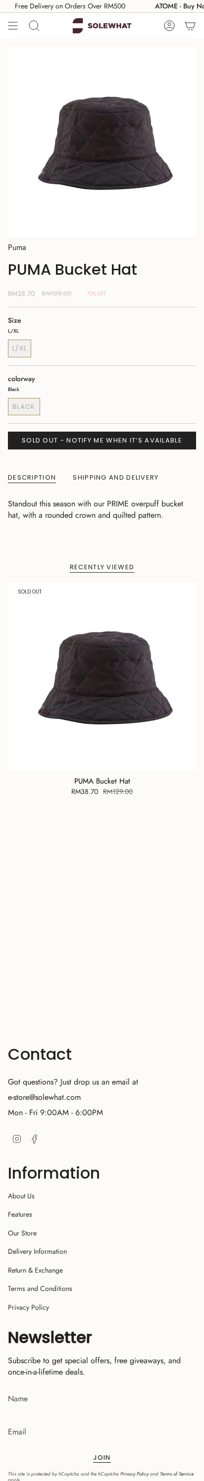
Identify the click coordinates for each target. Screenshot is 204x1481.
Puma (17, 247)
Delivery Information (37, 1251)
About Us (21, 1196)
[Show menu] (13, 25)
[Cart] (190, 25)
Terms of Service (177, 1474)
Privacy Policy (28, 1307)
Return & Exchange (35, 1270)
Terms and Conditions (40, 1288)
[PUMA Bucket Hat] (102, 677)
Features (20, 1214)
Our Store (22, 1233)
